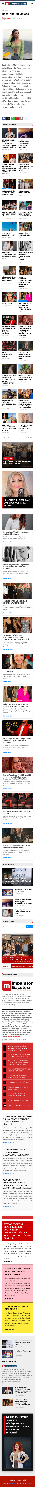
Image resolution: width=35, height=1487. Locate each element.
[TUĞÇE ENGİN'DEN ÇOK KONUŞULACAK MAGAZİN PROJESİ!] (25, 369)
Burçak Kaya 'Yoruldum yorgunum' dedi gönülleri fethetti (9, 254)
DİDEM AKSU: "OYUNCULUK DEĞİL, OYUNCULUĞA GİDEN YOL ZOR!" (9, 427)
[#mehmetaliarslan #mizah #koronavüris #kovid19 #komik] (7, 1344)
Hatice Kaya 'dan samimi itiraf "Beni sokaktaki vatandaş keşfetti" (24, 355)
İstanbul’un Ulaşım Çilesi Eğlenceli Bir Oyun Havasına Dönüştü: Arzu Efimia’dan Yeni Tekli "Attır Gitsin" (25, 331)
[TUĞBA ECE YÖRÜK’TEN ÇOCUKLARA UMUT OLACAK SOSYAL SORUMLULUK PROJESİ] (25, 270)
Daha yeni (6, 437)
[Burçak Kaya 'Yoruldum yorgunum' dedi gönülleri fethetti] (9, 246)
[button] (2, 3)
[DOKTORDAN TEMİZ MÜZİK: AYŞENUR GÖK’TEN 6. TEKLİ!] (25, 205)
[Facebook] (4, 118)
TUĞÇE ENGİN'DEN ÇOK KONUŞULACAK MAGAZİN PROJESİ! (25, 377)
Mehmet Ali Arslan (13, 1036)
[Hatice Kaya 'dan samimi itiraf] (25, 346)
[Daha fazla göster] (26, 118)
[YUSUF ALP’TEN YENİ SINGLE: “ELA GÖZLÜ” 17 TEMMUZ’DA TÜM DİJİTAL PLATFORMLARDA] (9, 369)
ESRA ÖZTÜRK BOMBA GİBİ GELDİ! (24, 234)
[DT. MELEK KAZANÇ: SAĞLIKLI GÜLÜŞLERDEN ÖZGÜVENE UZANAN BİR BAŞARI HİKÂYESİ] (9, 133)
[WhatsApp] (13, 118)
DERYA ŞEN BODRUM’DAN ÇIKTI (8, 234)
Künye (19, 1480)
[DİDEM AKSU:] (9, 418)
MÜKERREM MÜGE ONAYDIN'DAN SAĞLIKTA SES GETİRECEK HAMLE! (25, 306)
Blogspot (12, 1483)
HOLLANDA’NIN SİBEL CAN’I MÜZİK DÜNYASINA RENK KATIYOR (25, 427)
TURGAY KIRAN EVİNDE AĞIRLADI (24, 192)
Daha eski (29, 437)
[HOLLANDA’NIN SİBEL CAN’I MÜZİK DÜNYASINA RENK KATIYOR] (25, 418)
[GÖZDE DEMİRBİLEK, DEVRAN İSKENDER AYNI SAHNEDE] (9, 270)
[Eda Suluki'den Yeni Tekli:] (9, 346)
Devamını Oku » (8, 1142)
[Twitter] (8, 118)
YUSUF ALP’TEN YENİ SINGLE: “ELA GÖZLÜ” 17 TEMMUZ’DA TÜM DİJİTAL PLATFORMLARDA (9, 379)
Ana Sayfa (5, 10)
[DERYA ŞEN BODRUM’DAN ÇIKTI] (9, 226)
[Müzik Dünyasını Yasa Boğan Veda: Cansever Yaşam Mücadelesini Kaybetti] (25, 246)
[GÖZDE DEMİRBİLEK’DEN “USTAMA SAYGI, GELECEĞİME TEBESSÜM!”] (25, 133)
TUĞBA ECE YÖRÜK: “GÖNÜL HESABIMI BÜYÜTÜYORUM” (8, 192)
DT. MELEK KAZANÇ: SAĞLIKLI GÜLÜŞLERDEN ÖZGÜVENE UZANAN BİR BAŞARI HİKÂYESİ (9, 143)
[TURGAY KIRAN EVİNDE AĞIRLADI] (25, 184)
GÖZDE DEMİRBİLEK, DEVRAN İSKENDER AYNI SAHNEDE (9, 278)
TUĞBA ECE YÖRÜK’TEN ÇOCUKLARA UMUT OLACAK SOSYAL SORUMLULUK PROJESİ (25, 281)
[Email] (21, 118)
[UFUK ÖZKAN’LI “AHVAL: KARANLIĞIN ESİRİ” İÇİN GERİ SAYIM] (25, 158)
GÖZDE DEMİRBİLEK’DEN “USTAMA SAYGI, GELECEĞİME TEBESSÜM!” (24, 143)
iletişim (25, 1480)
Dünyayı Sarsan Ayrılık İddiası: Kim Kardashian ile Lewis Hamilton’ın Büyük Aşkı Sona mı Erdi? (25, 404)
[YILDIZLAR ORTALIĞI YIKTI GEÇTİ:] (9, 205)
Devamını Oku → (8, 542)
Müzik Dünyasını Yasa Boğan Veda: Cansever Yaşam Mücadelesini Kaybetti (25, 256)
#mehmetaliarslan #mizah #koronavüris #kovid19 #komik (23, 1342)
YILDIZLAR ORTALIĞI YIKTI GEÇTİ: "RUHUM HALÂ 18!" (9, 214)
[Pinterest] (17, 118)
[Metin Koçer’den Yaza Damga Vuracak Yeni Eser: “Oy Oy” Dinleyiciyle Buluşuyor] (9, 320)
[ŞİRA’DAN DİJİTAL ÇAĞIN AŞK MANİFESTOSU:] (9, 394)
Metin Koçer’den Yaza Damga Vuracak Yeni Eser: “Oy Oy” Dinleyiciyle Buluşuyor (9, 330)
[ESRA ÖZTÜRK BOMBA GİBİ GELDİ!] (25, 226)
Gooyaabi (29, 1483)
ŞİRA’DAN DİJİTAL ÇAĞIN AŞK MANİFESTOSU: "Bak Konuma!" (9, 403)
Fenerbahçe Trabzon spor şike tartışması (23, 890)
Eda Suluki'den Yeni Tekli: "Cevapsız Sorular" (8, 354)
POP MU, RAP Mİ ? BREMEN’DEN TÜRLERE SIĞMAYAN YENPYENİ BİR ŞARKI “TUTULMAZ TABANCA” (9, 169)
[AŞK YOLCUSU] (9, 297)
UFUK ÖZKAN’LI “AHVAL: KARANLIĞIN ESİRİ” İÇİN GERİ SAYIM (25, 167)
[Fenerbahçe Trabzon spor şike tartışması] (7, 892)
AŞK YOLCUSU (7, 303)
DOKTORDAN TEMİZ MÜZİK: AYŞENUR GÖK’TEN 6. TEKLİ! (25, 214)
